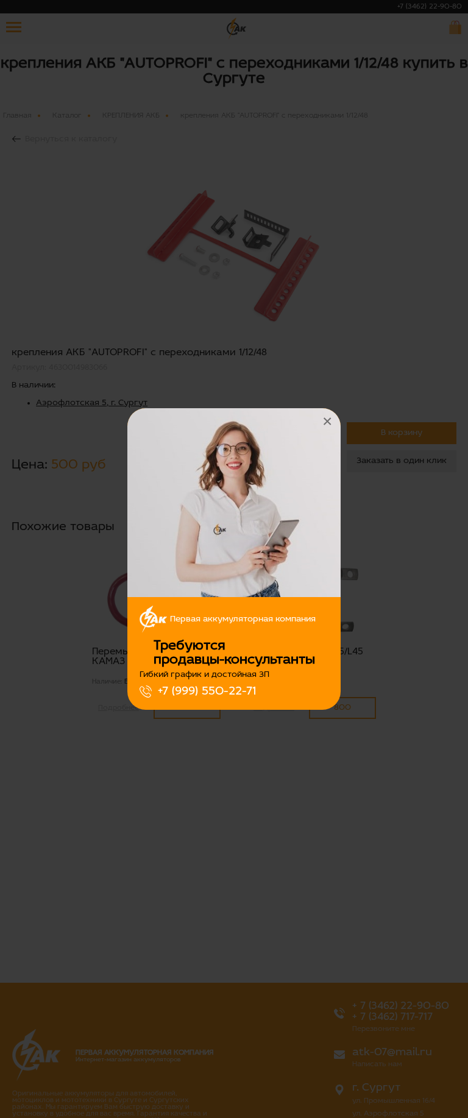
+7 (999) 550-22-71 (207, 691)
